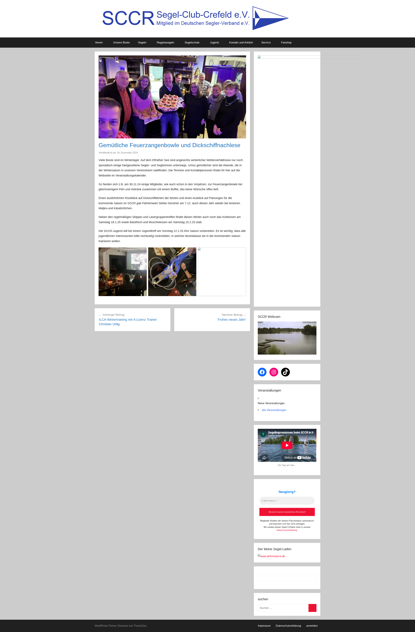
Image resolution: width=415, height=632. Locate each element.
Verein (99, 42)
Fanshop (286, 42)
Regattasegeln (165, 42)
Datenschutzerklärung (287, 530)
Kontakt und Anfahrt (241, 42)
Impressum (264, 625)
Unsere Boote (121, 42)
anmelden (312, 625)
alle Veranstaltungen (274, 410)
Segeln (142, 42)
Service (266, 42)
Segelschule (192, 42)
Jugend (214, 42)
